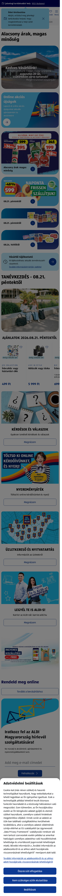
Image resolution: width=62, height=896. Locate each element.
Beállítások (30, 890)
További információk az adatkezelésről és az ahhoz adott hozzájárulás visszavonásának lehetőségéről (28, 860)
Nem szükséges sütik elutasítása (29, 880)
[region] (30, 837)
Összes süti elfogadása (30, 871)
